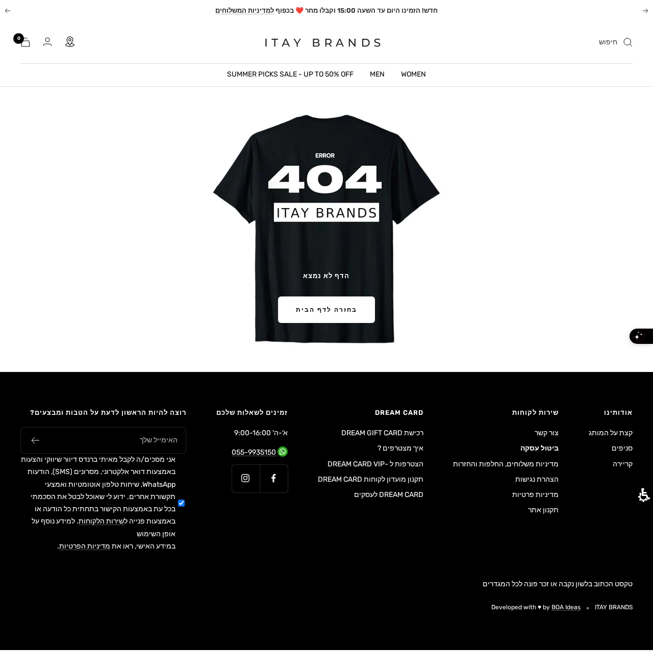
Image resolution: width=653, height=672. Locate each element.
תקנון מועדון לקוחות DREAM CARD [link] (370, 480)
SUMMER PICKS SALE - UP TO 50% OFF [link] (290, 74)
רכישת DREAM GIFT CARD (382, 433)
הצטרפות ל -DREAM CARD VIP (375, 464)
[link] (317, 42)
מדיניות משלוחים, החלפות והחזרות (506, 464)
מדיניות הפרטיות (84, 546)
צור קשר (547, 433)
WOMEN (413, 74)
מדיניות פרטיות (535, 494)
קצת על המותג (611, 433)
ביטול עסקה (539, 448)
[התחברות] (47, 42)
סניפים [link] (622, 448)
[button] (35, 440)
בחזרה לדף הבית (326, 309)
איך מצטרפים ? (400, 448)
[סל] (25, 42)
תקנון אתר (543, 510)
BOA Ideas (566, 607)
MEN (377, 74)
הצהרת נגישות (537, 479)
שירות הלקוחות (101, 521)
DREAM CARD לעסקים (388, 494)
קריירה (623, 464)
